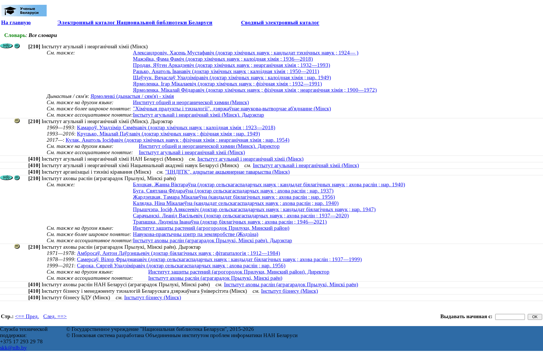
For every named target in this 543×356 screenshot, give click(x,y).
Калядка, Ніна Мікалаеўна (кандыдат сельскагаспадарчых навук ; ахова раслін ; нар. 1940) (236, 203)
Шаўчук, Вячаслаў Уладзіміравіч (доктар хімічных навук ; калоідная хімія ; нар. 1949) (232, 77)
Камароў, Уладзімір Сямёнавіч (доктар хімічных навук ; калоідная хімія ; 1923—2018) (176, 127)
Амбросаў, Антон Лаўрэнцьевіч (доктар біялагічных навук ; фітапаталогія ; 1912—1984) (178, 253)
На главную (16, 22)
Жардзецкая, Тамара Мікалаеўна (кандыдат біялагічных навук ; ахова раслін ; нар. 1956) (234, 197)
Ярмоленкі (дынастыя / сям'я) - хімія (132, 96)
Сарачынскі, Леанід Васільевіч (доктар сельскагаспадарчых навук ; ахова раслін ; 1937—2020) (241, 216)
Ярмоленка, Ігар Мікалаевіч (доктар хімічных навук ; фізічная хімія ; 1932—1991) (227, 84)
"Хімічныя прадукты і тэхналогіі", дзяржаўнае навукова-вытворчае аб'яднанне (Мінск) (232, 109)
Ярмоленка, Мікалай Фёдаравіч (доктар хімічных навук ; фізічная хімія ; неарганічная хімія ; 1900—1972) (255, 90)
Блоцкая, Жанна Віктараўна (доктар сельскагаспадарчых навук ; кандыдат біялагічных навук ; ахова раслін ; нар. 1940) (269, 184)
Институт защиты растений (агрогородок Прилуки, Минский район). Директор (238, 272)
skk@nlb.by (13, 348)
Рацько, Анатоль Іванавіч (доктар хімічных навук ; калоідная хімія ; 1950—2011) (226, 71)
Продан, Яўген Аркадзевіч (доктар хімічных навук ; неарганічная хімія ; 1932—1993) (231, 65)
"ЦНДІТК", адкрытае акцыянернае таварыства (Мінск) (227, 172)
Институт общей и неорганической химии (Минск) (191, 102)
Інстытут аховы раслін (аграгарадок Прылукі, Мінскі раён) (215, 278)
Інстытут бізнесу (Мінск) (289, 291)
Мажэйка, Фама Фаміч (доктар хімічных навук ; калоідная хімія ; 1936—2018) (223, 59)
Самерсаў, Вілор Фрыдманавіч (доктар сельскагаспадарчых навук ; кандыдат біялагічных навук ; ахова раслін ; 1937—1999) (219, 259)
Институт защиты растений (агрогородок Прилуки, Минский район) (211, 228)
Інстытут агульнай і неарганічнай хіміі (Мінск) (192, 152)
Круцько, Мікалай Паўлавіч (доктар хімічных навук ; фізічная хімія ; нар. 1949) (168, 134)
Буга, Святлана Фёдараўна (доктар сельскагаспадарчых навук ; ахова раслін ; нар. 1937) (233, 191)
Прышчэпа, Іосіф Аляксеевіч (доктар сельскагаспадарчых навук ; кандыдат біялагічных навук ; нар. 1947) (254, 209)
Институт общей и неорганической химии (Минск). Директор (209, 146)
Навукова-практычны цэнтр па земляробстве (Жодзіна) (195, 234)
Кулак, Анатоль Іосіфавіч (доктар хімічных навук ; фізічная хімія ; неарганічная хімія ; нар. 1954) (177, 140)
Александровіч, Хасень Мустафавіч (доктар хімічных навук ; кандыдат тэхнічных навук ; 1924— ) (245, 53)
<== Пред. (27, 316)
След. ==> (55, 316)
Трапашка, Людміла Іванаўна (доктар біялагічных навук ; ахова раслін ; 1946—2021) (230, 222)
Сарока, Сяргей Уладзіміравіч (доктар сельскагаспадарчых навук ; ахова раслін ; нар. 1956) (181, 265)
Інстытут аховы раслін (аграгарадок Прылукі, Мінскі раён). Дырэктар (212, 240)
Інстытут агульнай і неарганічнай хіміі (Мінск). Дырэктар (198, 115)
